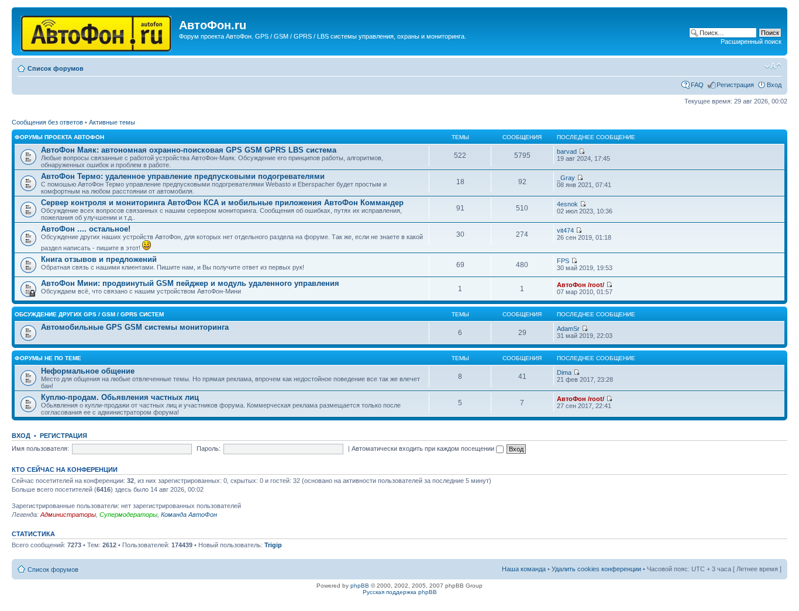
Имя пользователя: (40, 448)
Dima (564, 372)
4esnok (567, 204)
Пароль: (209, 448)
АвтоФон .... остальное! (85, 229)
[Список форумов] (97, 31)
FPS (563, 260)
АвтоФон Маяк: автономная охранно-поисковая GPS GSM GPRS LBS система (188, 150)
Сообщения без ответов (47, 122)
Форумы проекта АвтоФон (59, 137)
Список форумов (55, 68)
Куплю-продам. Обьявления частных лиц (120, 397)
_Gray (566, 177)
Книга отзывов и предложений (99, 259)
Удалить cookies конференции (596, 568)
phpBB (359, 585)
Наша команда (524, 568)
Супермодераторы (128, 514)
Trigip (273, 544)
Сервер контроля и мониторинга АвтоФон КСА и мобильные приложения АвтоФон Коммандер (222, 202)
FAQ (697, 84)
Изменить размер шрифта (772, 66)
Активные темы (112, 122)
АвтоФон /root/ (580, 284)
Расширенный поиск (751, 41)
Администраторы (68, 514)
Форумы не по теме (48, 358)
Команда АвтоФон (189, 514)
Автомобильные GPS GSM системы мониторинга (135, 327)
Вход (774, 84)
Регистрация (735, 84)
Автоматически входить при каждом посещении (424, 448)
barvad (567, 151)
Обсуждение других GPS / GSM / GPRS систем (89, 314)
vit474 (565, 230)
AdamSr (568, 328)
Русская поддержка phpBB (400, 592)
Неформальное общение (88, 371)
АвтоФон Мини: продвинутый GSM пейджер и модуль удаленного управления (190, 283)
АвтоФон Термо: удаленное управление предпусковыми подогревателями (183, 176)
